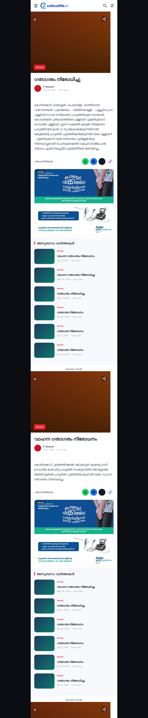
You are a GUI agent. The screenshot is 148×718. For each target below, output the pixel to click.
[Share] (104, 19)
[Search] (105, 6)
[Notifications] (112, 6)
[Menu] (36, 5)
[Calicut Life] (54, 6)
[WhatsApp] (85, 161)
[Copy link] (110, 161)
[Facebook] (93, 161)
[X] (102, 161)
